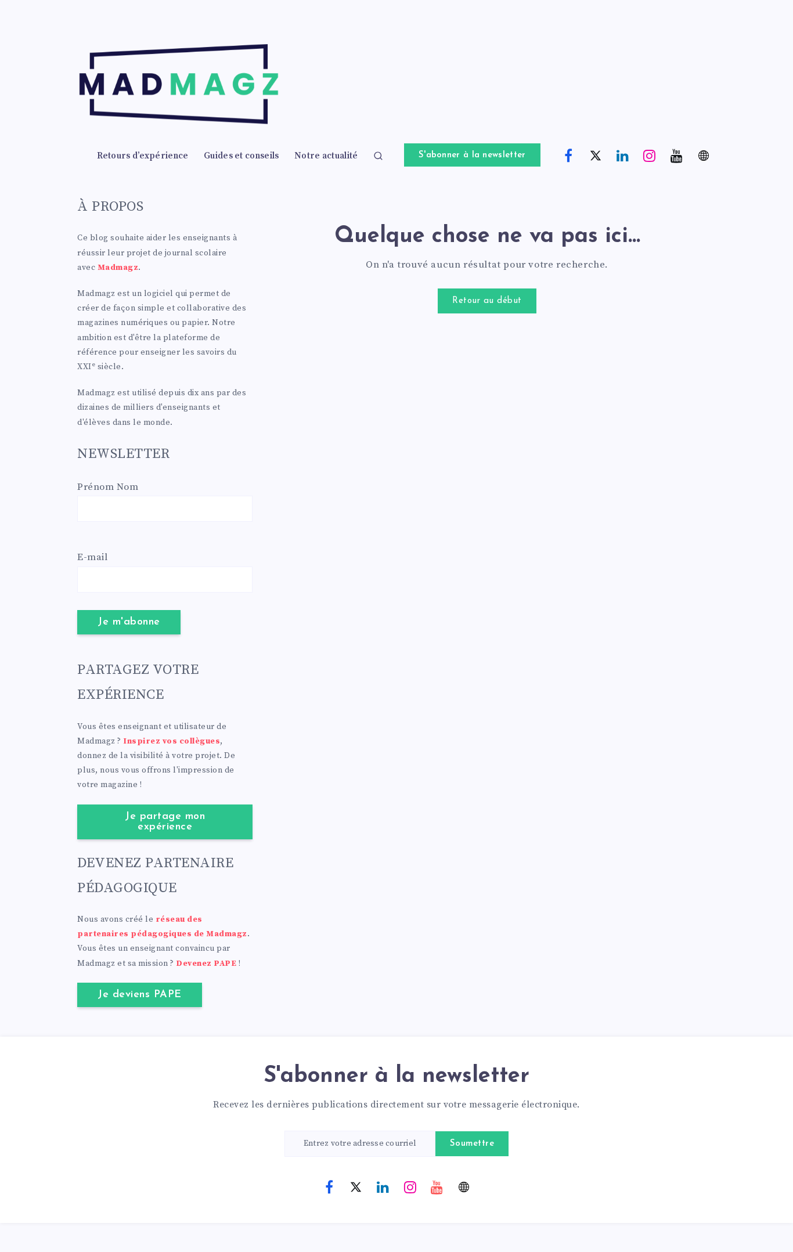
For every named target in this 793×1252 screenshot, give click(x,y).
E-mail (92, 557)
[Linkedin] (623, 155)
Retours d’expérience (143, 156)
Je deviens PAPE (140, 995)
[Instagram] (650, 155)
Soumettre (472, 1143)
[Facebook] (569, 155)
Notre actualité (326, 156)
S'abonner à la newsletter (472, 155)
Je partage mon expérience (165, 821)
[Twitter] (596, 155)
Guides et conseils (241, 156)
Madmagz (118, 267)
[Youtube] (677, 155)
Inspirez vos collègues (171, 741)
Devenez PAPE (206, 963)
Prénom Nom (107, 487)
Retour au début (487, 301)
